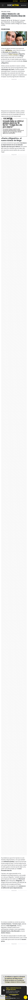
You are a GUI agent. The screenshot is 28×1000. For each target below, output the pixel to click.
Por (5, 29)
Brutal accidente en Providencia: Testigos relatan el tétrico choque (15, 981)
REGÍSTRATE (23, 1)
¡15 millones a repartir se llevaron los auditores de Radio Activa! (15, 977)
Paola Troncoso (13, 54)
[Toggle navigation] (3, 5)
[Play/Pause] (25, 997)
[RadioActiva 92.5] (13, 5)
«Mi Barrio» (8, 50)
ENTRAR (15, 1)
